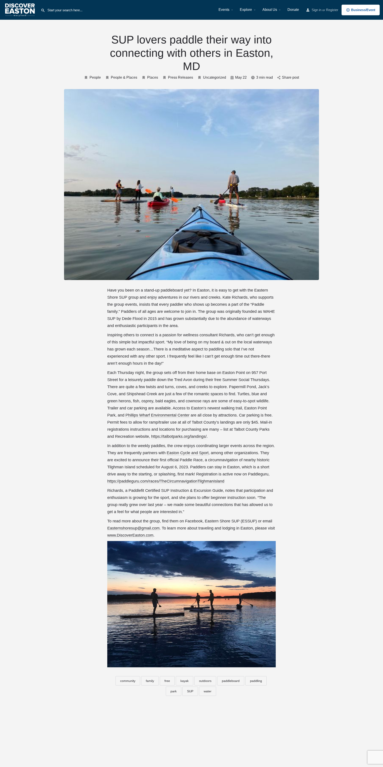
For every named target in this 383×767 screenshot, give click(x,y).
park (173, 691)
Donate (293, 10)
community (127, 681)
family (150, 681)
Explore (246, 10)
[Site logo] (20, 9)
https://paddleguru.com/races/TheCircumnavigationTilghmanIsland (165, 481)
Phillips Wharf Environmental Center (157, 415)
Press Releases (180, 77)
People (95, 77)
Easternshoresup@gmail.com (133, 528)
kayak (184, 681)
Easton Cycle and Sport (188, 453)
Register (332, 10)
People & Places (124, 77)
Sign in (316, 10)
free (167, 681)
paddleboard (231, 681)
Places (152, 77)
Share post (290, 77)
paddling (256, 681)
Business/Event (363, 10)
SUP (190, 691)
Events (224, 10)
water (207, 691)
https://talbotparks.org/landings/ (179, 436)
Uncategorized (214, 77)
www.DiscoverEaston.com (130, 535)
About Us (269, 10)
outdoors (205, 681)
